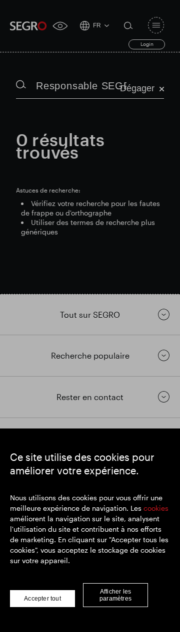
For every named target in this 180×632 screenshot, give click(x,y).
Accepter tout (42, 598)
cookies (156, 508)
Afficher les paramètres (116, 595)
